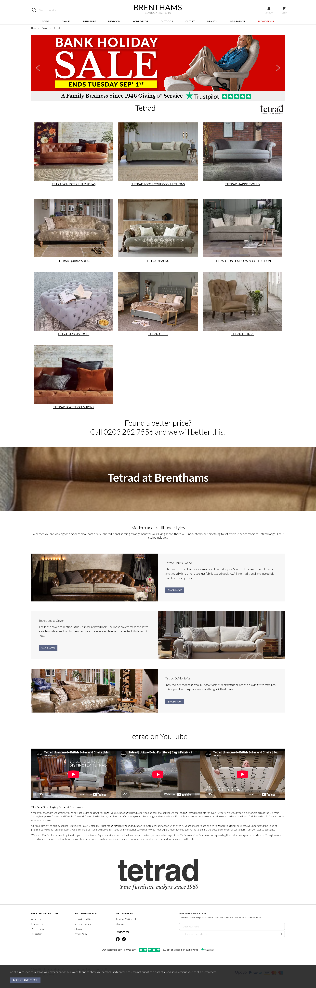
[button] (155, 94)
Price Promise (38, 928)
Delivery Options (82, 924)
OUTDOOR (167, 21)
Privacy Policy (80, 933)
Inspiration (36, 933)
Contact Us (37, 924)
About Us (36, 919)
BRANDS (212, 21)
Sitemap (119, 924)
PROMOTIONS (266, 21)
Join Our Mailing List (126, 919)
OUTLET (190, 21)
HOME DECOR (140, 21)
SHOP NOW (175, 590)
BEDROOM (114, 21)
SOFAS (45, 21)
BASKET (284, 13)
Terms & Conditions (83, 919)
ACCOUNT (269, 13)
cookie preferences (205, 972)
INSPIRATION (237, 21)
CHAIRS (66, 21)
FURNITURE (89, 21)
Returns (78, 928)
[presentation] (37, 68)
